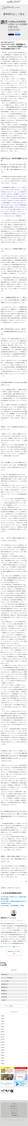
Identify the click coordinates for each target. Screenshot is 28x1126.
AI (12, 52)
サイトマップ (14, 1110)
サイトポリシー (14, 1108)
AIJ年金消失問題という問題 (16, 905)
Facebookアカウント (7, 946)
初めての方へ (14, 1106)
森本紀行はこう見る (10, 6)
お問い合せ (14, 1113)
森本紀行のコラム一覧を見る (14, 952)
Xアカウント (18, 946)
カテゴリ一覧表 (8, 1006)
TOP (14, 1103)
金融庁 (9, 52)
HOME (3, 6)
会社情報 (14, 1115)
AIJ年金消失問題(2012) (14, 29)
